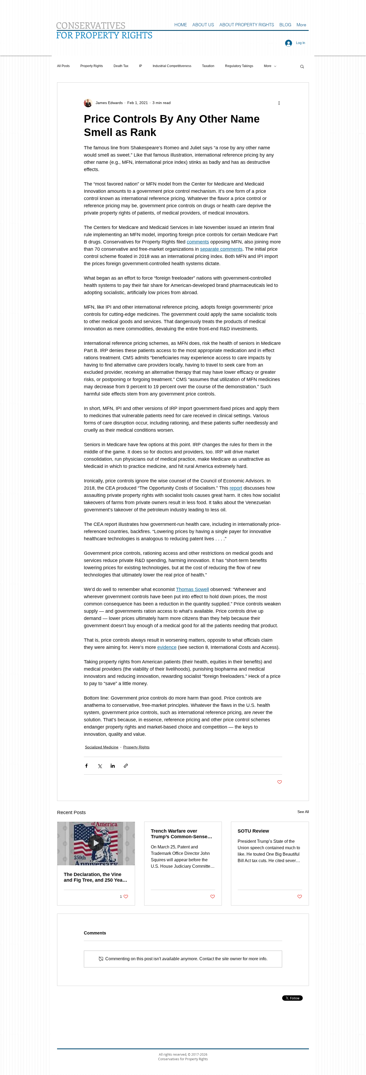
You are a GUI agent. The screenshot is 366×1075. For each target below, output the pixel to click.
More (267, 66)
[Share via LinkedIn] (112, 765)
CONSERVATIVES (90, 25)
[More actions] (279, 103)
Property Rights (91, 66)
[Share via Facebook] (86, 765)
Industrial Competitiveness (172, 66)
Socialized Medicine (101, 747)
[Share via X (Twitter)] (99, 765)
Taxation (208, 66)
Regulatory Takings (239, 66)
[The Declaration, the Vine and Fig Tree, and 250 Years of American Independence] (96, 843)
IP (140, 66)
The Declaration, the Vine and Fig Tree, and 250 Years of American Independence (95, 877)
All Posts (63, 66)
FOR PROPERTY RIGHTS (104, 35)
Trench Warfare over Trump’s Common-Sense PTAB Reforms (179, 834)
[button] (302, 66)
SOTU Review (253, 831)
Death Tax (121, 66)
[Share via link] (125, 765)
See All (303, 812)
